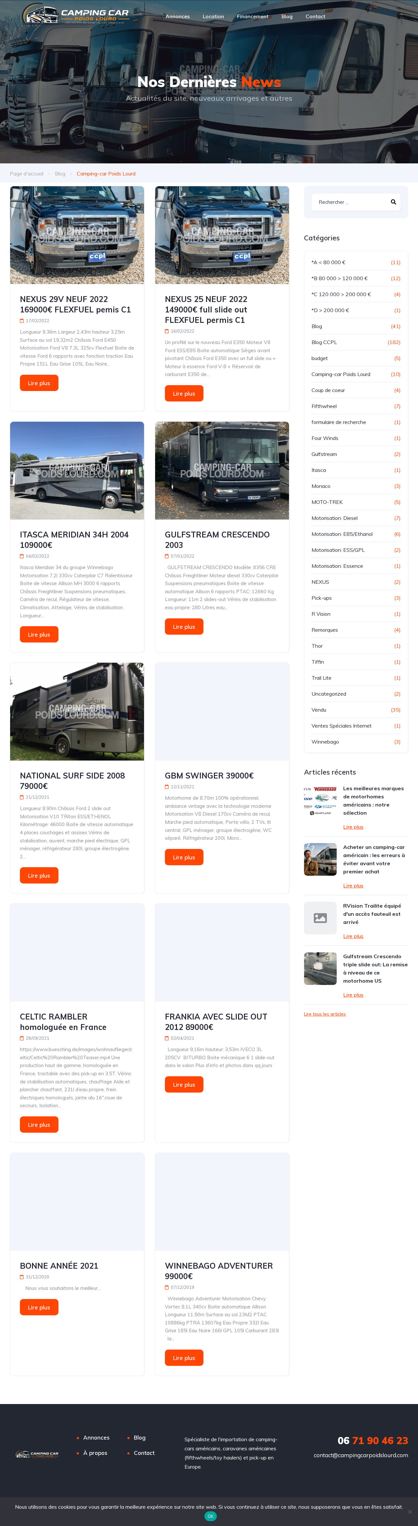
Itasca (319, 470)
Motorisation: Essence (337, 566)
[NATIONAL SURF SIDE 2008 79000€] (77, 712)
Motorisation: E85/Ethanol (342, 534)
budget (320, 358)
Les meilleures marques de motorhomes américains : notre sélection (373, 800)
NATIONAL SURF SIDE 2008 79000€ (72, 781)
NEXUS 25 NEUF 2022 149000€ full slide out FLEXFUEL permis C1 (206, 309)
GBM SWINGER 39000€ (209, 775)
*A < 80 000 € (329, 262)
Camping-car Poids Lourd (341, 374)
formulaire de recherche (339, 422)
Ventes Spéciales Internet (342, 725)
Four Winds (325, 438)
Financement (252, 16)
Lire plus (39, 383)
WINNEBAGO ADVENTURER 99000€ (219, 1271)
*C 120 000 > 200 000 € (341, 294)
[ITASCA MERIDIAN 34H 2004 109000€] (77, 471)
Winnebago (325, 741)
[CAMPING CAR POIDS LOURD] (76, 16)
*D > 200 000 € (330, 310)
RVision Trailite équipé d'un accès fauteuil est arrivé (372, 913)
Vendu (319, 709)
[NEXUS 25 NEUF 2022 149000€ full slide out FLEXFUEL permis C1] (222, 235)
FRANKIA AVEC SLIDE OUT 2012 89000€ (216, 1022)
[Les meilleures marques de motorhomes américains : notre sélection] (320, 800)
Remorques (325, 630)
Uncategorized (329, 693)
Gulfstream (324, 454)
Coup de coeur (328, 390)
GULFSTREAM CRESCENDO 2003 (217, 540)
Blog (287, 16)
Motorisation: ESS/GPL (338, 550)
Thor (317, 645)
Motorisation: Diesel (335, 518)
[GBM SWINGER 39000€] (222, 712)
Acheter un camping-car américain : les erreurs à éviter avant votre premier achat (374, 859)
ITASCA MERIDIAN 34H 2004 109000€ (74, 540)
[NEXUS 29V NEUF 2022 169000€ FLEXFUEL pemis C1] (77, 235)
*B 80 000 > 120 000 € (340, 278)
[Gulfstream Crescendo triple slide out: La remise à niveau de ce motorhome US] (320, 968)
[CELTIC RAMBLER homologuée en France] (77, 953)
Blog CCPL (324, 342)
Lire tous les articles (325, 1014)
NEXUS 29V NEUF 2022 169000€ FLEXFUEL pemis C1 (75, 304)
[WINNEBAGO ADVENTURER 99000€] (222, 1202)
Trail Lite (321, 677)
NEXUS (320, 582)
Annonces (178, 16)
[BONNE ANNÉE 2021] (77, 1202)
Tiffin (318, 661)
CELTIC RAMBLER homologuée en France (63, 1022)
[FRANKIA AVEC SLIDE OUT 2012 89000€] (222, 953)
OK (211, 1516)
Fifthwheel (324, 406)
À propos (95, 1452)
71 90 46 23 (373, 1440)
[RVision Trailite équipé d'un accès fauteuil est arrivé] (320, 918)
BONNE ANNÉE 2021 (59, 1266)
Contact (315, 16)
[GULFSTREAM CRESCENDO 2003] (222, 471)
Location (213, 16)
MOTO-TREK (327, 502)
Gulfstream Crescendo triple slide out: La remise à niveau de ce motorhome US (375, 968)
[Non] (410, 1511)
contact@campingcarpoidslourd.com (361, 1455)
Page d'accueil (26, 173)
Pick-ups (322, 598)
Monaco (321, 486)
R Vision (321, 614)
